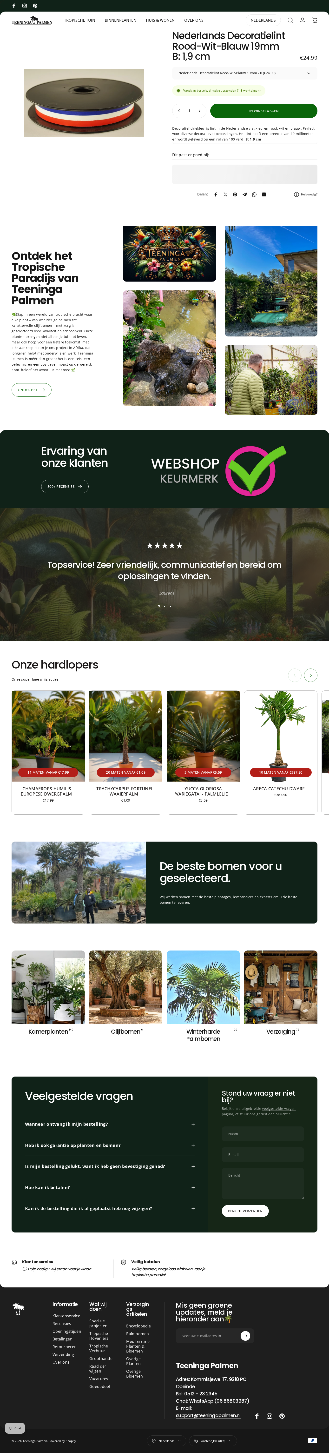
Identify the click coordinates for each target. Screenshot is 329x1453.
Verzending (63, 1354)
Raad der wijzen (97, 1368)
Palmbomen (137, 1333)
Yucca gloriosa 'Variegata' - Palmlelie (203, 791)
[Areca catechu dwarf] (280, 736)
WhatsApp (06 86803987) (219, 1401)
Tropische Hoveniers (99, 1336)
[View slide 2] (164, 606)
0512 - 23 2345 (200, 1393)
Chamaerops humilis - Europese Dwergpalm (48, 791)
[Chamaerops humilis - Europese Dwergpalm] (48, 736)
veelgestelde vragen (279, 1108)
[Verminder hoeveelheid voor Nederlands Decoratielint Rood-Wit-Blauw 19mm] (178, 111)
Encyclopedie (138, 1326)
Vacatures (98, 1378)
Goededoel (99, 1386)
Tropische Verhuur (98, 1348)
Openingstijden (67, 1331)
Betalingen (62, 1339)
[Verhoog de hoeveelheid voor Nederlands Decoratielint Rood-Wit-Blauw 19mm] (200, 111)
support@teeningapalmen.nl (208, 1415)
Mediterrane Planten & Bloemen (138, 1346)
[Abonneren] (245, 1336)
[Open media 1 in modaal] (84, 103)
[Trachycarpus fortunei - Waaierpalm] (125, 736)
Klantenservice (66, 1315)
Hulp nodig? (309, 194)
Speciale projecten (98, 1323)
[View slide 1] (159, 606)
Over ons (61, 1362)
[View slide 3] (170, 606)
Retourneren (65, 1346)
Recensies (62, 1323)
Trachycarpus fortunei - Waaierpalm (125, 791)
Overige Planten (133, 1361)
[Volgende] (310, 675)
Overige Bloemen (134, 1374)
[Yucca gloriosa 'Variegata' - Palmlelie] (203, 736)
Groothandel (101, 1358)
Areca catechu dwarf (280, 788)
